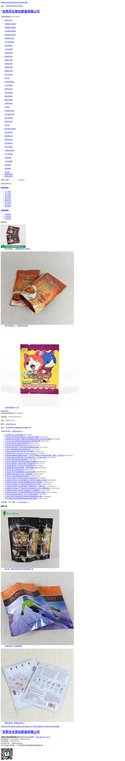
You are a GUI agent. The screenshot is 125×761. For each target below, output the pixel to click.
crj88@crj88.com (16, 743)
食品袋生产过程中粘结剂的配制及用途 (25, 447)
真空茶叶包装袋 (10, 129)
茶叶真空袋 (8, 118)
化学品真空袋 (9, 114)
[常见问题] (8, 498)
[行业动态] (8, 437)
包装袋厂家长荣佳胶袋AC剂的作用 (24, 478)
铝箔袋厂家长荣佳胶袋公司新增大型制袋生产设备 (29, 480)
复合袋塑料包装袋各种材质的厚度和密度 (26, 441)
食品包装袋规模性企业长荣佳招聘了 (24, 472)
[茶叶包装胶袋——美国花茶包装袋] (37, 324)
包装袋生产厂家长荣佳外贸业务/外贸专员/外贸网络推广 (31, 488)
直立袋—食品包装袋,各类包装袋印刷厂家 (19, 569)
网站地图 (24, 2)
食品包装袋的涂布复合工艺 (21, 445)
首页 (9, 431)
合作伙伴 (8, 204)
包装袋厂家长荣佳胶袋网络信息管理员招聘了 (27, 482)
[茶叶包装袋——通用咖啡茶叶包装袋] (13, 247)
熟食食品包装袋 (10, 35)
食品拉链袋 (8, 96)
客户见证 (8, 202)
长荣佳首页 (8, 20)
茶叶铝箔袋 (8, 74)
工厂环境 (8, 192)
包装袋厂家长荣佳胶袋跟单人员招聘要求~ (26, 490)
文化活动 (8, 198)
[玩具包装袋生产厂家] (40, 406)
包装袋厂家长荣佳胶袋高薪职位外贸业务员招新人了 (30, 492)
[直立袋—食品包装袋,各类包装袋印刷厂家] (30, 567)
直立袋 (21, 726)
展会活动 (8, 200)
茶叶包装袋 (8, 147)
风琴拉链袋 (8, 89)
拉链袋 (7, 107)
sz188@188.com (10, 424)
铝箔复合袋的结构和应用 (20, 443)
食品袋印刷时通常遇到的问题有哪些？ (25, 498)
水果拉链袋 (8, 103)
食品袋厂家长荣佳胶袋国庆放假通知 (24, 461)
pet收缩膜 (8, 158)
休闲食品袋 (8, 45)
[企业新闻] (8, 439)
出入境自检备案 (17, 435)
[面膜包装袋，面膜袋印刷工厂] (37, 721)
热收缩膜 (8, 165)
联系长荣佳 (17, 2)
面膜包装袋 (8, 174)
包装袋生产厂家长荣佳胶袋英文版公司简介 (27, 484)
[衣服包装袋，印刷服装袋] (37, 644)
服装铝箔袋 (8, 60)
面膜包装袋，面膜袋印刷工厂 (15, 723)
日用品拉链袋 (9, 82)
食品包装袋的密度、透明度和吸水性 (24, 468)
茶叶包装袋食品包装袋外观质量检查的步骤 (27, 496)
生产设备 (8, 194)
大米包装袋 (8, 49)
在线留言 (10, 2)
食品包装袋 (8, 53)
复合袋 (16, 726)
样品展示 (8, 206)
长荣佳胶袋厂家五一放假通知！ (23, 474)
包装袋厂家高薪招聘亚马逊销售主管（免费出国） (29, 486)
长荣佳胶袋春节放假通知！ (21, 476)
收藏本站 (4, 2)
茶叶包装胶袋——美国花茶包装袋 (16, 326)
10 (26, 502)
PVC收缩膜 (8, 154)
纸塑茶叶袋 (8, 136)
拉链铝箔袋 (8, 64)
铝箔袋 (7, 78)
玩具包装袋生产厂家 (12, 407)
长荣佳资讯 (5, 210)
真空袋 (7, 125)
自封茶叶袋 (8, 143)
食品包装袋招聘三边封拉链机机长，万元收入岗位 (29, 457)
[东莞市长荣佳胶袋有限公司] (20, 11)
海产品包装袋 (9, 42)
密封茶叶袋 (8, 139)
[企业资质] (8, 435)
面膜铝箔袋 (8, 71)
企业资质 (8, 196)
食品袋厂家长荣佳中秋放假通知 (23, 466)
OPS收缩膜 (8, 161)
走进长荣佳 (5, 187)
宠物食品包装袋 (10, 27)
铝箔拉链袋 (8, 92)
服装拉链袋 (8, 100)
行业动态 (8, 216)
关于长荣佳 (34, 726)
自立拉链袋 (8, 85)
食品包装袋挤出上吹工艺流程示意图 (24, 494)
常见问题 (8, 218)
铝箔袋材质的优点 (18, 470)
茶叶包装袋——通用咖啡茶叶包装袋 (17, 249)
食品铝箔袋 (8, 56)
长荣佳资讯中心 (17, 431)
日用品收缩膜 (9, 150)
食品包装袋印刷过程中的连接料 (23, 451)
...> (28, 502)
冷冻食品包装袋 (10, 31)
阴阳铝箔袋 (8, 67)
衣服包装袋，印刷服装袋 (13, 646)
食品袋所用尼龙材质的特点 (21, 449)
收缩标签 (8, 168)
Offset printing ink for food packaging (23, 453)
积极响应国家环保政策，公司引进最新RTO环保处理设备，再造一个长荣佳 (37, 455)
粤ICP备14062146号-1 (43, 737)
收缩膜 (7, 172)
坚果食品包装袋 (10, 24)
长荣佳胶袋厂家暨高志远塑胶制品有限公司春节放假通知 (31, 439)
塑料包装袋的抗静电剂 (20, 459)
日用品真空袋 (9, 111)
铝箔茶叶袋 (8, 132)
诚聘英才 (41, 726)
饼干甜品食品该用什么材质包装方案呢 (25, 437)
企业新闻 (8, 214)
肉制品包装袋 (9, 38)
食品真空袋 (8, 121)
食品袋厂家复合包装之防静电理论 (23, 463)
